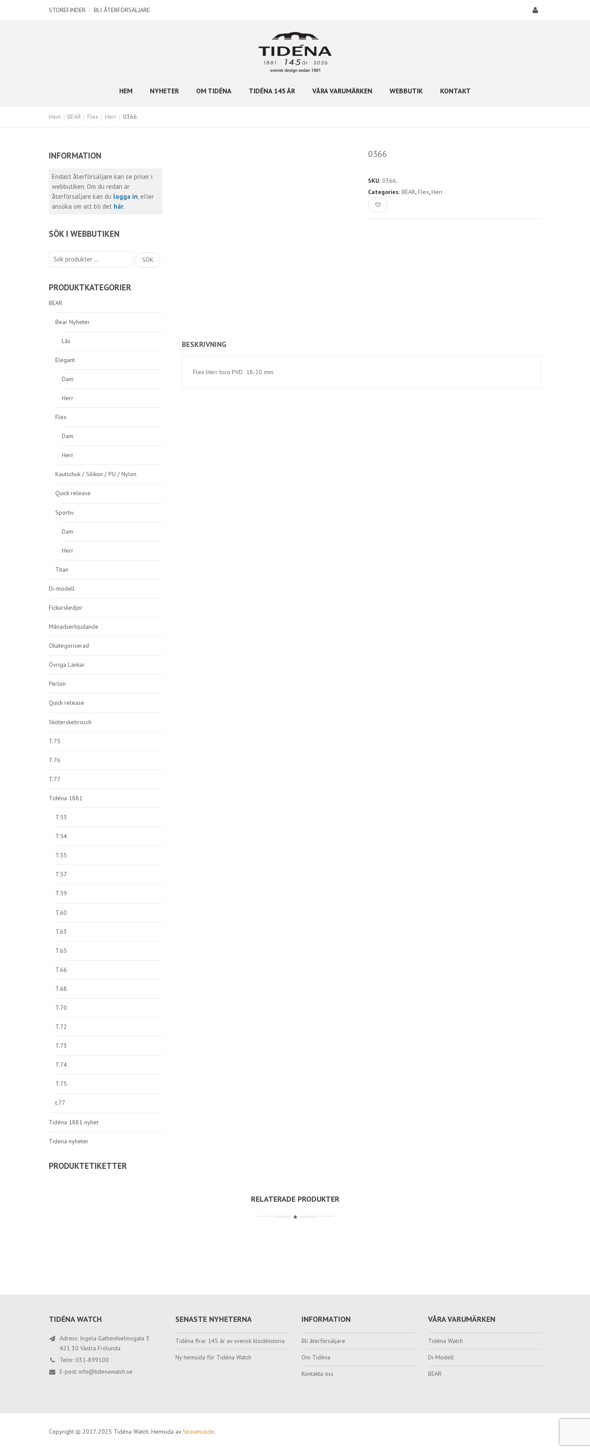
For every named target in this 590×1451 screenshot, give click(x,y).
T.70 (61, 1008)
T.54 (61, 836)
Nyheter (164, 90)
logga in (125, 196)
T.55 (61, 855)
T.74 (61, 1065)
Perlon (57, 683)
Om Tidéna (214, 90)
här (118, 206)
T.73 (61, 1046)
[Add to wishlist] (378, 204)
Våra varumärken (342, 90)
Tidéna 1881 (65, 798)
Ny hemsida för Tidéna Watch (213, 1357)
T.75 (54, 741)
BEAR (74, 117)
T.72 (61, 1027)
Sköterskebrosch (70, 722)
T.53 (61, 817)
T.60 (61, 912)
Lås (66, 341)
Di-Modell (441, 1357)
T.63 (61, 932)
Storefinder (67, 10)
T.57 (61, 874)
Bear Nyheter (72, 322)
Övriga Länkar (67, 664)
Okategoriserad (69, 645)
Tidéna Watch (445, 1341)
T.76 (54, 760)
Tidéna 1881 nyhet (73, 1122)
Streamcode (198, 1431)
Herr (111, 117)
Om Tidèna (315, 1357)
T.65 (61, 951)
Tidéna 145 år (272, 90)
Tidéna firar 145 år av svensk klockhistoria (230, 1341)
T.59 (61, 893)
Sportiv (64, 512)
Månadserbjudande (73, 626)
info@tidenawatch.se (106, 1371)
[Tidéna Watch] (295, 51)
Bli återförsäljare (122, 10)
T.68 (61, 989)
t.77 (60, 1103)
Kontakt (455, 90)
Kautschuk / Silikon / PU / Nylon (95, 474)
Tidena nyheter (69, 1141)
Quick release (73, 493)
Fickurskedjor (65, 607)
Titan (61, 569)
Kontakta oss (317, 1374)
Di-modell (62, 588)
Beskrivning (204, 344)
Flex (92, 117)
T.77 (54, 779)
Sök (147, 260)
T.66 (61, 970)
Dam (67, 379)
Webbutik (406, 90)
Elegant (65, 360)
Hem (126, 90)
